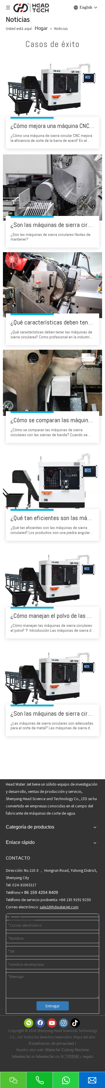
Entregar (53, 1005)
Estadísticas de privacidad (52, 1043)
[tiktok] (75, 1023)
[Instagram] (63, 1023)
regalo (88, 1056)
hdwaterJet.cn (48, 1056)
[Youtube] (52, 1023)
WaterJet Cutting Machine (67, 1050)
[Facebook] (40, 1023)
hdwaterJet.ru (24, 1056)
